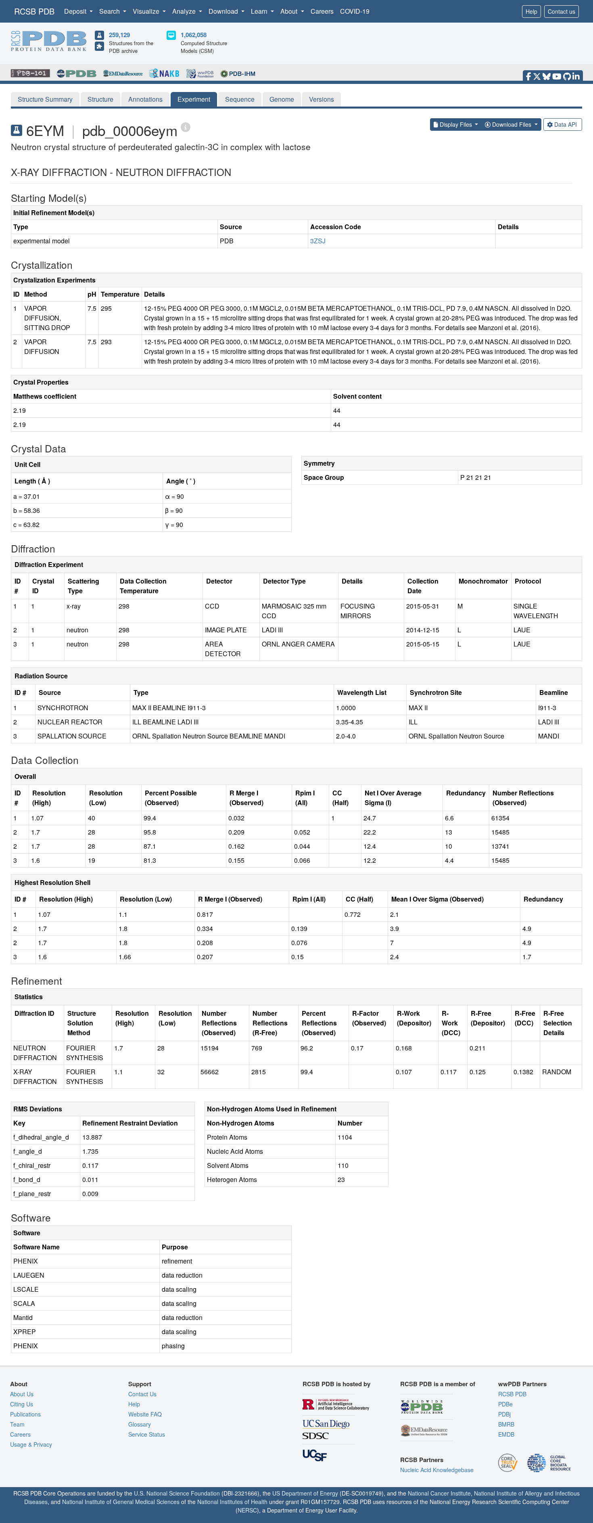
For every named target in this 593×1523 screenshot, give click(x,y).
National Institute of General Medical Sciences (121, 1502)
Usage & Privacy (31, 1444)
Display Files (456, 124)
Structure (100, 99)
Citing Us (21, 1404)
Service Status (146, 1434)
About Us (21, 1394)
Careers (322, 11)
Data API (565, 124)
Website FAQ (145, 1414)
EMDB (506, 1434)
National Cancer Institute (439, 1493)
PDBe (505, 1404)
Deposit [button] (76, 11)
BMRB (506, 1424)
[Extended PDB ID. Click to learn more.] (185, 126)
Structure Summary (45, 99)
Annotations (145, 99)
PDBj (504, 1414)
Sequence (240, 99)
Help (531, 11)
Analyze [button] (184, 11)
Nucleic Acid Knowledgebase (437, 1470)
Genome (281, 99)
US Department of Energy (305, 1493)
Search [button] (110, 11)
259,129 (119, 34)
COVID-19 (355, 11)
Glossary (139, 1424)
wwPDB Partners (522, 1383)
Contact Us (142, 1394)
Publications (25, 1414)
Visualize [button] (147, 11)
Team (17, 1424)
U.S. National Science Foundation (177, 1493)
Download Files (512, 124)
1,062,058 (194, 34)
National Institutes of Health (232, 1502)
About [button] (289, 11)
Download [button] (224, 11)
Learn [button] (260, 11)
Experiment (193, 99)
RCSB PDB (34, 11)
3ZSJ (318, 240)
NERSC (247, 1510)
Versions (321, 99)
